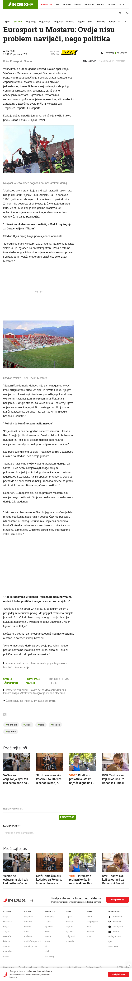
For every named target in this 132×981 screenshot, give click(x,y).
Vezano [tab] (121, 61)
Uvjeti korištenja (74, 967)
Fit (46, 946)
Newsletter (113, 946)
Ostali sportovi (31, 946)
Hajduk (81, 21)
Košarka (101, 21)
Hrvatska (7, 921)
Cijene (111, 4)
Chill (47, 951)
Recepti (69, 921)
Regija (6, 926)
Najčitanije (44, 21)
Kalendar (7, 951)
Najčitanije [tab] (106, 61)
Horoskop (49, 956)
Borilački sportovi (32, 941)
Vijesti (67, 4)
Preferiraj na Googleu (116, 53)
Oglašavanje (8, 967)
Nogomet (58, 21)
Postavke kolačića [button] (93, 967)
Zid (57, 4)
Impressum (57, 967)
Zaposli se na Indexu (28, 967)
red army (10, 731)
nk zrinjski (11, 725)
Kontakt (44, 967)
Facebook (117, 916)
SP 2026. (18, 21)
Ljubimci (49, 926)
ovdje (15, 693)
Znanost (7, 946)
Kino (89, 926)
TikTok (116, 931)
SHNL (91, 21)
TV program (92, 921)
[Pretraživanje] (126, 14)
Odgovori (70, 936)
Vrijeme (90, 931)
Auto (47, 941)
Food (47, 931)
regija (41, 725)
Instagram (118, 926)
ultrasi (27, 725)
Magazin (50, 911)
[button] (7, 761)
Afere (6, 956)
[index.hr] (20, 4)
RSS (89, 936)
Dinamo (70, 21)
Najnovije (31, 21)
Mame (48, 936)
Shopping (49, 916)
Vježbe (69, 931)
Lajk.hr (69, 926)
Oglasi (100, 4)
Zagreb (6, 931)
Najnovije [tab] (89, 61)
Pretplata (46, 4)
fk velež (55, 725)
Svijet (6, 916)
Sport (77, 4)
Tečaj (89, 916)
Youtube (117, 921)
